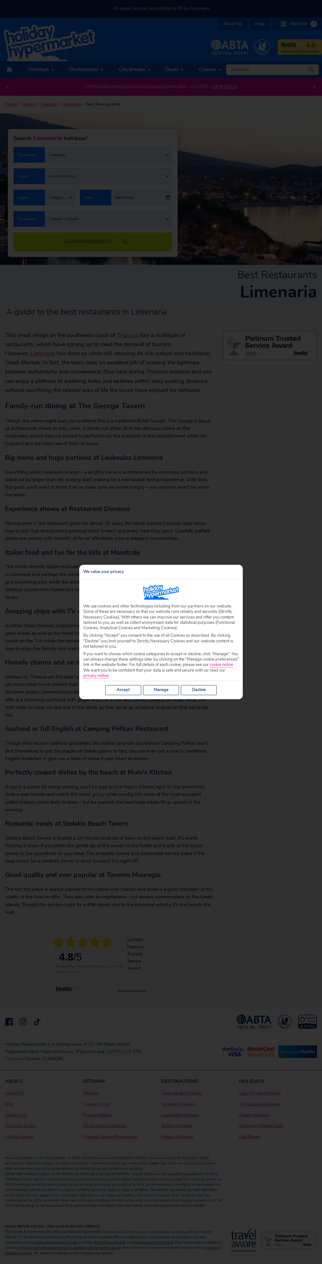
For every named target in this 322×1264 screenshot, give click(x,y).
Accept (123, 690)
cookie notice (221, 664)
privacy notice (95, 675)
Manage (161, 690)
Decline (199, 690)
